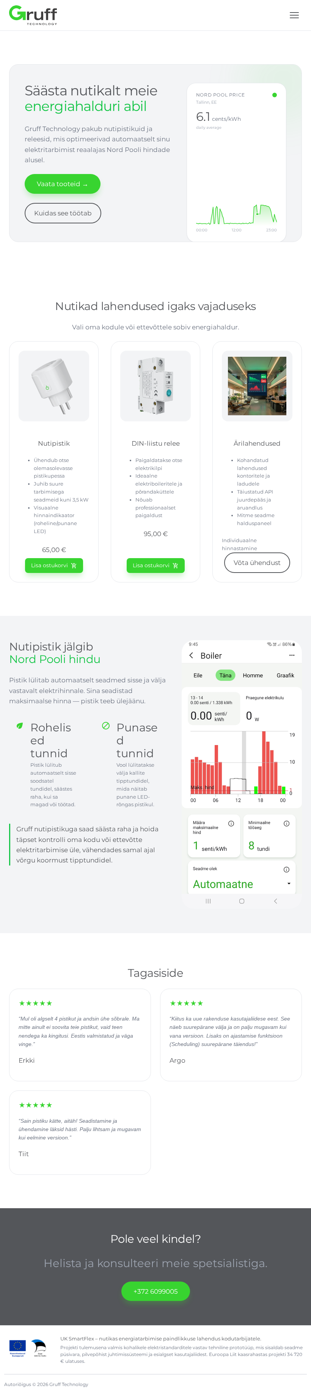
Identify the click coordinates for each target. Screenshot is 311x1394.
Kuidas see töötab (63, 213)
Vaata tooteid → (62, 184)
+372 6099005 (156, 1291)
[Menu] (294, 15)
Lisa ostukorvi (54, 565)
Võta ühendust (257, 562)
